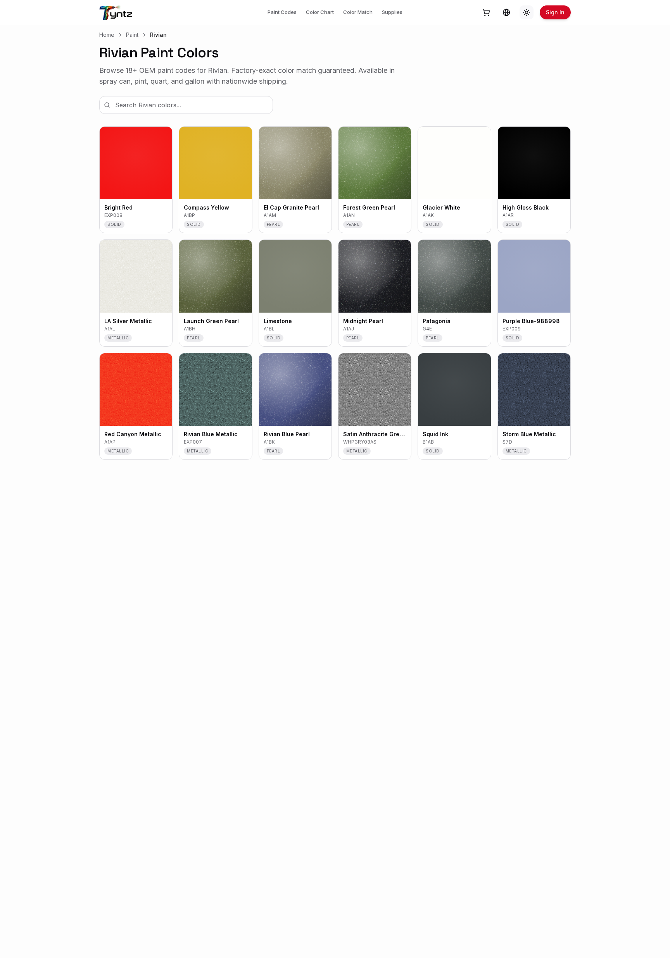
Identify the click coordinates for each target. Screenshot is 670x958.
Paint (132, 34)
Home (106, 34)
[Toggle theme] (527, 12)
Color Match (358, 12)
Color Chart (320, 12)
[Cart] (486, 12)
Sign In (555, 12)
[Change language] (506, 12)
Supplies (392, 12)
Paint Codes (282, 12)
